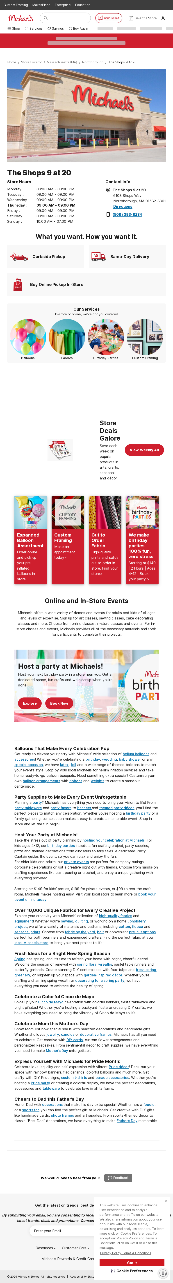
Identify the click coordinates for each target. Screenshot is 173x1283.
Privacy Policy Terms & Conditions (125, 1253)
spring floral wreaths (94, 964)
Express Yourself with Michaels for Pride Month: (67, 1061)
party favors (60, 808)
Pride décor (119, 1067)
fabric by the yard (80, 932)
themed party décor (116, 808)
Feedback (121, 1178)
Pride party (40, 1083)
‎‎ (86, 743)
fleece (137, 926)
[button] (132, 1270)
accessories (24, 759)
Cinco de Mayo (51, 1002)
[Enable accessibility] (163, 1273)
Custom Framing (16, 5)
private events (76, 862)
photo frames (62, 1115)
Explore (30, 703)
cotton (124, 926)
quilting (81, 921)
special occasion (28, 764)
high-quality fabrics (115, 915)
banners (84, 808)
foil (73, 764)
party (37, 802)
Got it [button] (132, 1263)
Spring (19, 959)
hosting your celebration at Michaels (114, 840)
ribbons (75, 781)
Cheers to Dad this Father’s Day (49, 1099)
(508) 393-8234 (127, 214)
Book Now (59, 703)
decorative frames (96, 1034)
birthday (93, 759)
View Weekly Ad (144, 450)
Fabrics (67, 358)
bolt (100, 932)
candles (67, 1034)
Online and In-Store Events (86, 601)
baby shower (130, 759)
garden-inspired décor (103, 975)
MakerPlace (41, 5)
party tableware (28, 808)
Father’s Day (127, 1120)
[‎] (86, 731)
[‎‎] (86, 791)
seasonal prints (27, 932)
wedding (109, 759)
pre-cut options (142, 932)
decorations (53, 1104)
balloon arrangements (41, 781)
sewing (67, 921)
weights (97, 781)
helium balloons (136, 754)
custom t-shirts (74, 1077)
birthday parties (61, 845)
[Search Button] (45, 18)
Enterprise (63, 5)
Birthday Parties (105, 358)
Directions (122, 206)
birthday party (138, 813)
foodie (149, 1104)
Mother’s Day (57, 1050)
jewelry (52, 1034)
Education (82, 5)
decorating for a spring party (99, 980)
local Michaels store (31, 942)
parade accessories (112, 1077)
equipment (23, 921)
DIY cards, (75, 1040)
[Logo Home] (20, 18)
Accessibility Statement (85, 1276)
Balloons (28, 358)
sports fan (30, 1110)
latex (64, 764)
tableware (52, 1088)
